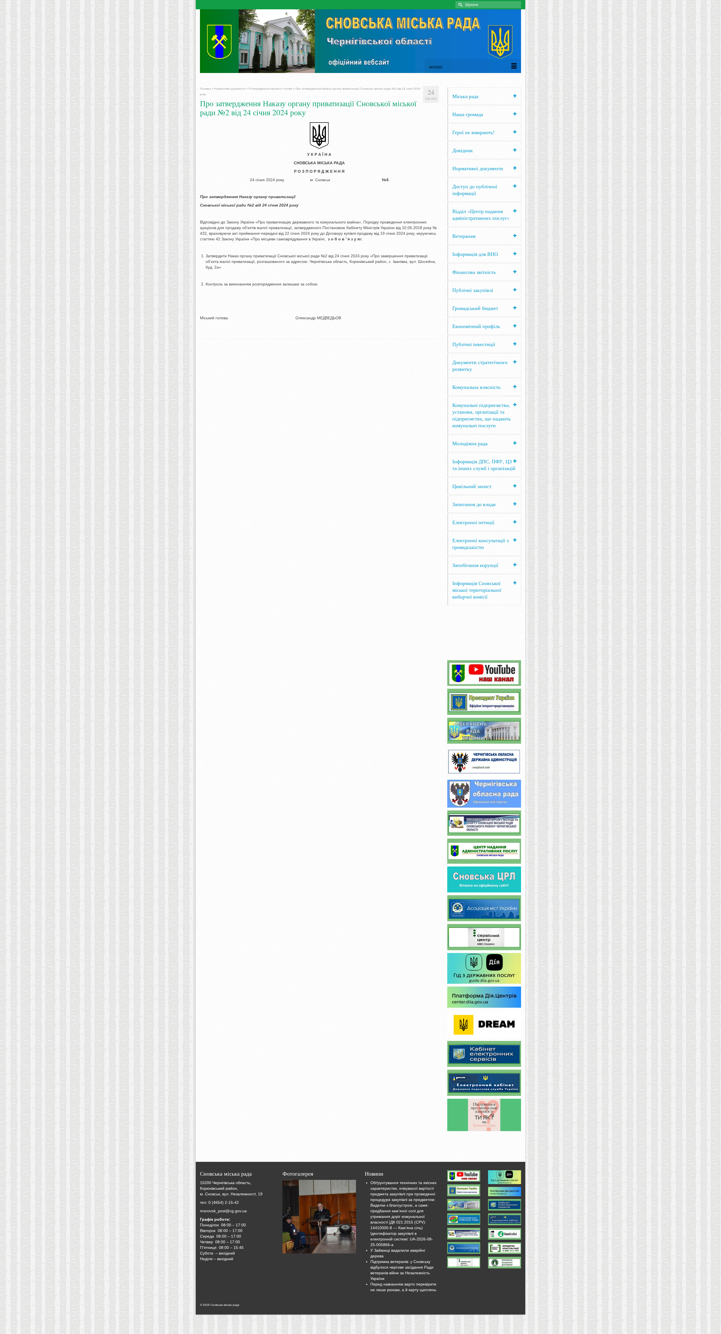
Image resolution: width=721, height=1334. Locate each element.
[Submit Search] (459, 4)
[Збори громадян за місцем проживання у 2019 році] (319, 1217)
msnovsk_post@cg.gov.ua (223, 1211)
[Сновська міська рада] (360, 41)
